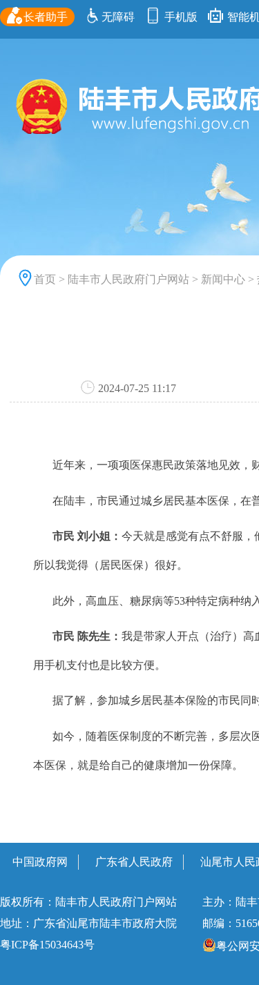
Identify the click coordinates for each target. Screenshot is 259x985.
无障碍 (118, 17)
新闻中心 (223, 279)
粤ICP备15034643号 (47, 944)
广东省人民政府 (134, 862)
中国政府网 (40, 862)
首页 (45, 279)
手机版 (180, 17)
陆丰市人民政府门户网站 (128, 279)
